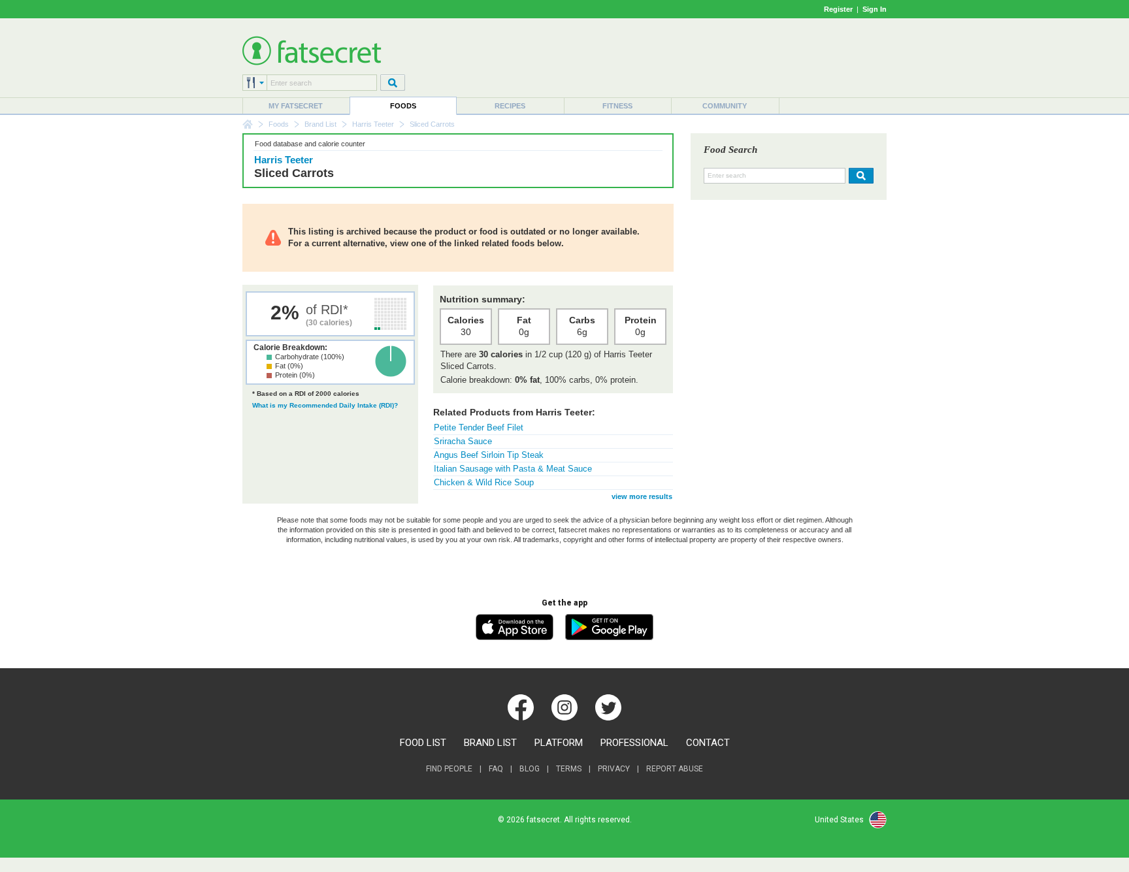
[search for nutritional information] (859, 176)
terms (568, 768)
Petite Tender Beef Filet (478, 427)
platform (558, 743)
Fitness (617, 106)
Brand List (320, 124)
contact (708, 743)
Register (838, 9)
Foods (403, 106)
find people (449, 768)
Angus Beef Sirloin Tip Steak (489, 455)
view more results (642, 496)
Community (724, 106)
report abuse (674, 768)
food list (423, 743)
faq (496, 768)
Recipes (510, 106)
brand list (490, 743)
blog (529, 768)
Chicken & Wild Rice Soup (484, 482)
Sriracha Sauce (463, 441)
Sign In (874, 9)
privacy (614, 768)
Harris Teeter (373, 124)
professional (634, 743)
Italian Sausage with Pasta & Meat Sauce (513, 469)
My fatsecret (296, 106)
